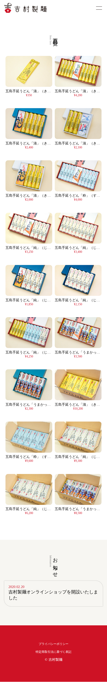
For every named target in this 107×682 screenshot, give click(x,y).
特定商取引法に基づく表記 (53, 652)
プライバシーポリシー (53, 644)
